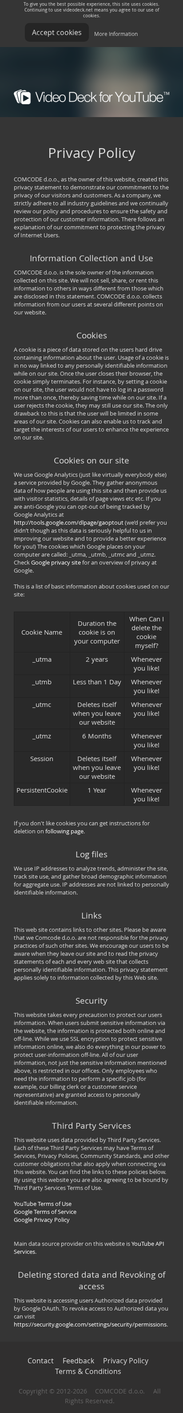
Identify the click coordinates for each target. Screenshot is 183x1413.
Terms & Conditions (88, 1371)
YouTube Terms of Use (43, 1204)
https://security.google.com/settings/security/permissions (90, 1324)
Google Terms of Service (45, 1212)
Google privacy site (56, 562)
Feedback (78, 1361)
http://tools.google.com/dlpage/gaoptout (68, 522)
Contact (41, 1361)
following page (64, 831)
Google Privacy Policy (42, 1220)
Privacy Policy (125, 1361)
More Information (116, 33)
